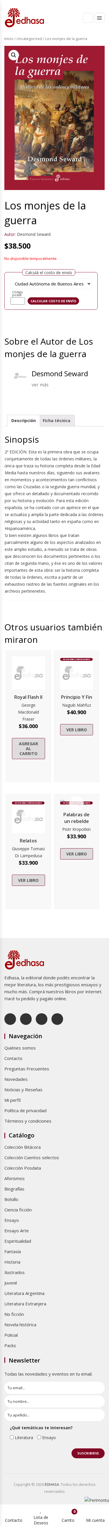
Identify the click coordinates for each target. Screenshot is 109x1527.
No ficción (14, 1314)
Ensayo (11, 1220)
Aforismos (14, 1178)
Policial (11, 1335)
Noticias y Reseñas (23, 1089)
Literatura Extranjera (25, 1304)
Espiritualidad (17, 1241)
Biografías (14, 1189)
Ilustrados (14, 1272)
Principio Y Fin (76, 697)
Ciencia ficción (18, 1210)
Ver (28, 673)
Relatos (28, 840)
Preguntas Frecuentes (26, 1069)
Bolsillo (11, 1199)
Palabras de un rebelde (76, 817)
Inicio (8, 38)
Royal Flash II (28, 697)
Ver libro (76, 729)
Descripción (23, 420)
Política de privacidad (25, 1110)
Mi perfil (12, 1100)
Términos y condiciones (27, 1121)
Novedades (16, 1079)
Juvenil (10, 1283)
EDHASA (52, 1484)
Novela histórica (20, 1324)
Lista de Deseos (40, 1520)
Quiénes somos (20, 1048)
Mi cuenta (95, 1520)
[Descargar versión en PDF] (102, 54)
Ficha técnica (56, 420)
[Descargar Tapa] (93, 54)
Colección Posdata (22, 1168)
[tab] (23, 420)
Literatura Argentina (24, 1293)
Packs (10, 1345)
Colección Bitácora (22, 1147)
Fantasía (12, 1251)
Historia (12, 1262)
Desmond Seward (34, 234)
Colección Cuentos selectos (31, 1157)
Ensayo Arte (16, 1230)
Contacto (13, 1058)
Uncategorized (29, 38)
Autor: (10, 234)
